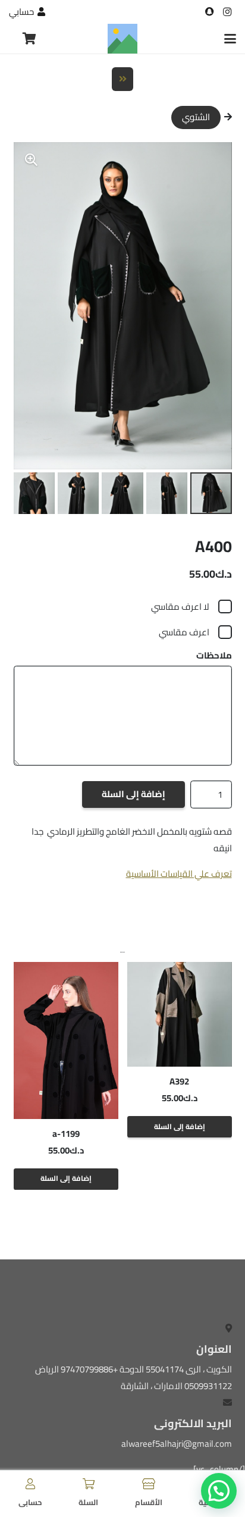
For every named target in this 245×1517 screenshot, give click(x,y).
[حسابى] (30, 1483)
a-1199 (66, 1133)
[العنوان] (209, 12)
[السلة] (89, 1483)
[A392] (179, 1014)
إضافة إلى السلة (133, 794)
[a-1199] (66, 1040)
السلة (88, 1502)
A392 (179, 1081)
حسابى (30, 1502)
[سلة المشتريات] (30, 39)
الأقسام (148, 1502)
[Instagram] (227, 12)
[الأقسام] (148, 1483)
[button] (230, 39)
